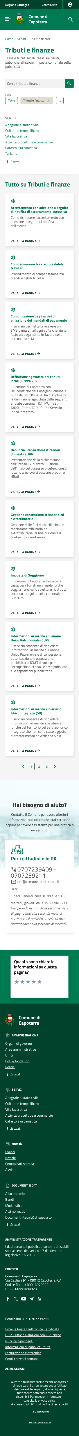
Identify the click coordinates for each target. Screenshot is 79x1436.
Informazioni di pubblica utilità (27, 1347)
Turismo (11, 153)
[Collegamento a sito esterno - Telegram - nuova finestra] (31, 1298)
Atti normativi (15, 1211)
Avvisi (9, 1169)
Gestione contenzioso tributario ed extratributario (37, 516)
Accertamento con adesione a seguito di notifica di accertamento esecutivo (39, 209)
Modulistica (13, 1205)
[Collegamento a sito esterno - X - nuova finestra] (15, 1298)
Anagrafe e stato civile (22, 124)
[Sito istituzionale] (19, 18)
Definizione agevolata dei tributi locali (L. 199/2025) (35, 378)
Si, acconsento (41, 1411)
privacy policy (46, 1400)
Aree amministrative (20, 1049)
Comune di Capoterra (38, 19)
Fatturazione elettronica (23, 1352)
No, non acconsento (40, 1422)
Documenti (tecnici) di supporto (28, 1217)
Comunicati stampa (19, 1163)
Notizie (10, 1157)
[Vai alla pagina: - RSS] (39, 1298)
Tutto (11, 100)
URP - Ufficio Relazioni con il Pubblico (33, 1335)
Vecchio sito (49, 4)
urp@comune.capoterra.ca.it (38, 881)
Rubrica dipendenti (19, 1341)
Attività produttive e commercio (29, 142)
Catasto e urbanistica (21, 147)
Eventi (10, 1152)
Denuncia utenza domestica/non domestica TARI (35, 452)
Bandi (9, 1199)
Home (9, 38)
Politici (10, 1067)
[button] (39, 161)
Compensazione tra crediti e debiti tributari (37, 266)
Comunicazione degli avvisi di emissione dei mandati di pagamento (39, 318)
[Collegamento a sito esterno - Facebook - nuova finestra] (8, 1298)
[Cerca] (70, 19)
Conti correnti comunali (22, 1358)
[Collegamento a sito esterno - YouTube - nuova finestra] (23, 1298)
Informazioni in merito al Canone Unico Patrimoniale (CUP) (36, 638)
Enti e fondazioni (17, 1061)
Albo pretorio (15, 1193)
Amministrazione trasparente (28, 1239)
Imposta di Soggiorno (27, 575)
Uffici (9, 1055)
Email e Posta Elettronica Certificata (32, 1329)
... (60, 100)
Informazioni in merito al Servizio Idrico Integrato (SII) (36, 711)
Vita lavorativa (16, 136)
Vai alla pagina (24, 241)
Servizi (21, 38)
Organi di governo (18, 1043)
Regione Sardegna (17, 4)
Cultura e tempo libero (22, 130)
